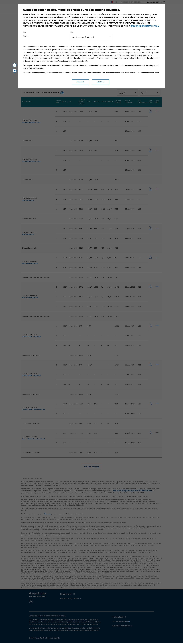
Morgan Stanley (66, 594)
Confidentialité (118, 617)
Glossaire (47, 514)
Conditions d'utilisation (121, 626)
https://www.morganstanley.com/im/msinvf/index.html (132, 491)
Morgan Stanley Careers (69, 598)
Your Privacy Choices (119, 621)
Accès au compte (154, 2)
